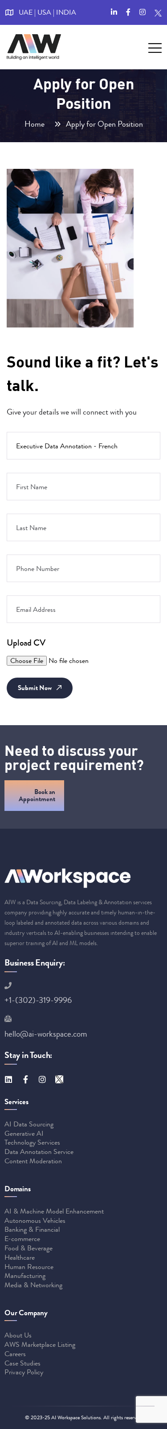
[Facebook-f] (25, 1079)
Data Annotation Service (38, 1151)
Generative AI (24, 1133)
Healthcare (19, 1257)
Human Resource (28, 1266)
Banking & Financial (32, 1229)
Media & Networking (33, 1285)
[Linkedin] (8, 1079)
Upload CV (26, 642)
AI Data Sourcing (28, 1124)
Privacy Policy (23, 1372)
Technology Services (32, 1142)
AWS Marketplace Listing (39, 1344)
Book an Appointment (37, 795)
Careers (15, 1354)
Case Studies (22, 1363)
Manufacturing (24, 1275)
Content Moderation (33, 1161)
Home (36, 124)
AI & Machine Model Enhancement (54, 1211)
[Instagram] (42, 1079)
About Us (18, 1335)
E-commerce (22, 1238)
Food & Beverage (28, 1248)
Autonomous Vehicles (34, 1220)
